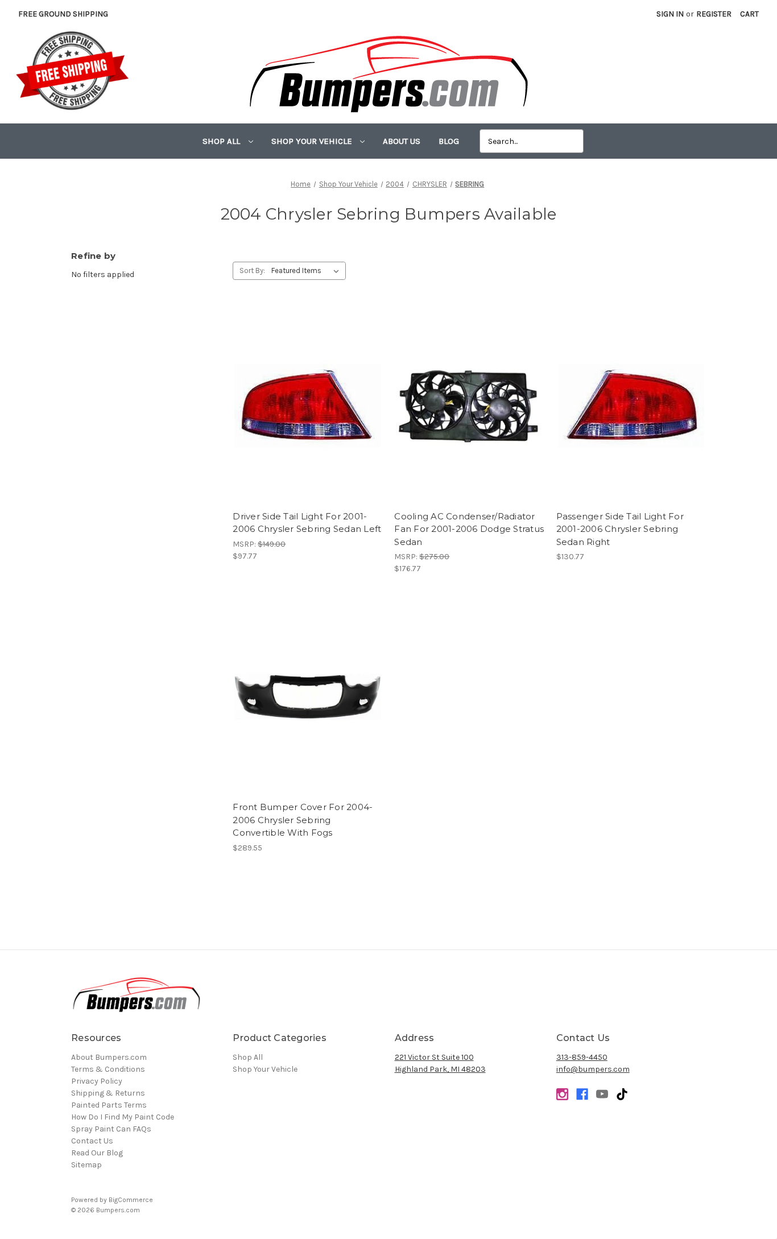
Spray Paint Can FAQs (111, 1129)
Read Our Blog (97, 1153)
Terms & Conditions (108, 1069)
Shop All (222, 141)
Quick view (307, 395)
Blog (449, 141)
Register (713, 14)
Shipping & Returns (108, 1093)
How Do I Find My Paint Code (122, 1117)
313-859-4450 (581, 1057)
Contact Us (92, 1141)
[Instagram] (562, 1094)
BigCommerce (131, 1200)
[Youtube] (602, 1094)
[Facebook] (582, 1094)
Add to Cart (307, 415)
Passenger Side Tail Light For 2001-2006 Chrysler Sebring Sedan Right (620, 529)
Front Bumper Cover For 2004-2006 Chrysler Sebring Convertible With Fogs (303, 820)
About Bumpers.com (109, 1057)
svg (622, 1094)
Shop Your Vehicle (312, 141)
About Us (401, 141)
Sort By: (252, 270)
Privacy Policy (96, 1081)
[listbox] (307, 270)
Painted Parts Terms (109, 1105)
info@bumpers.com (593, 1069)
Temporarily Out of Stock (307, 706)
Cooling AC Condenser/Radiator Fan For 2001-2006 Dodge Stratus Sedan (469, 529)
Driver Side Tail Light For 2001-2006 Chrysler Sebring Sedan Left (307, 523)
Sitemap (86, 1165)
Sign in (670, 14)
